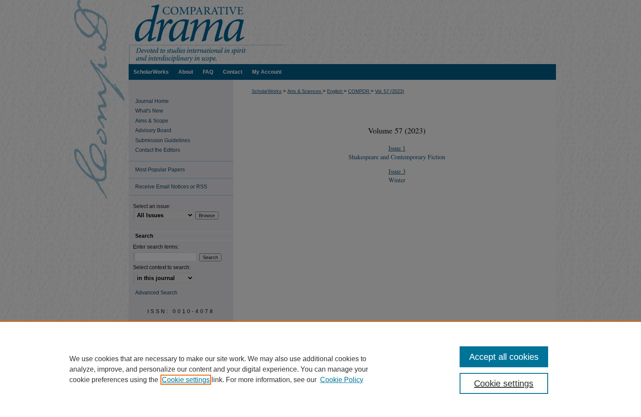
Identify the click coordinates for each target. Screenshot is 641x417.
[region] (320, 369)
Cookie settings (186, 379)
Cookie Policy (341, 379)
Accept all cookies (504, 357)
